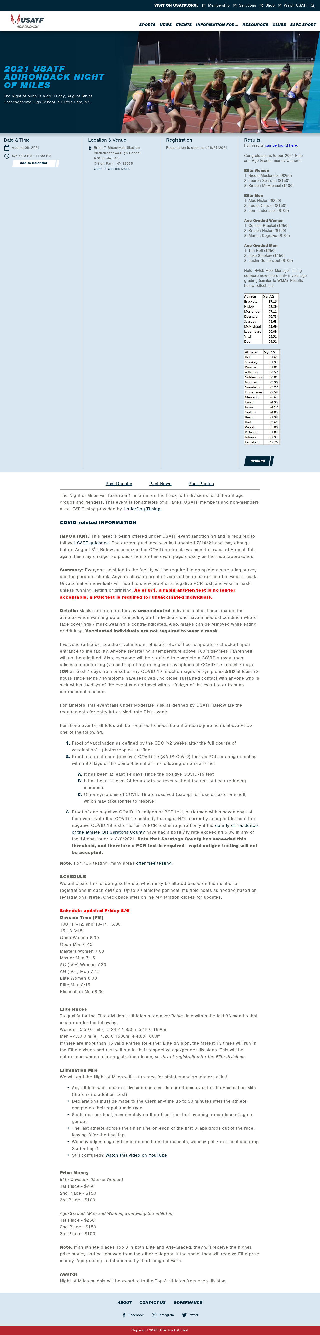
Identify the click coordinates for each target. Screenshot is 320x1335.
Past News (161, 483)
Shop (269, 5)
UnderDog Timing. (143, 509)
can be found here (281, 145)
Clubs (279, 24)
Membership (218, 5)
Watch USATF (295, 5)
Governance (188, 1303)
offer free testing (154, 863)
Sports (147, 24)
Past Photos (201, 483)
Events (184, 24)
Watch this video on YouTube (136, 1155)
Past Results (119, 483)
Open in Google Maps (112, 169)
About (125, 1303)
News (166, 24)
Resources (255, 24)
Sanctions (247, 5)
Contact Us (153, 1303)
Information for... (217, 24)
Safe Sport (303, 24)
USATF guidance (91, 543)
